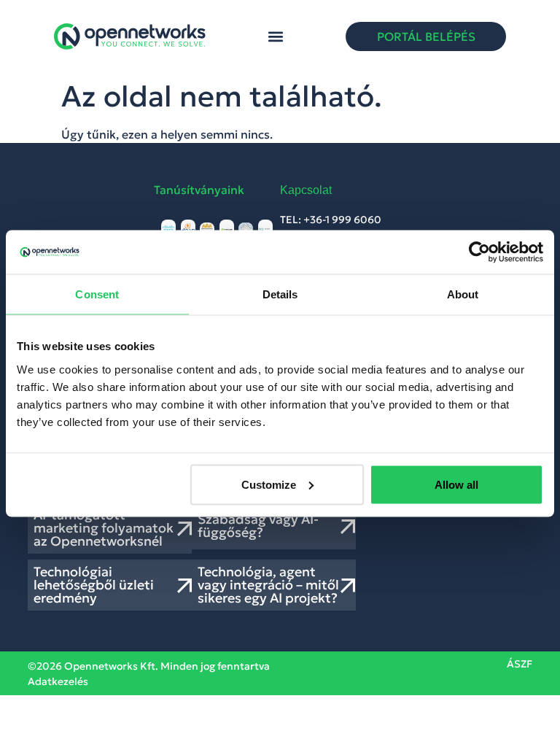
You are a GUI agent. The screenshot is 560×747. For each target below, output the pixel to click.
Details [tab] (280, 294)
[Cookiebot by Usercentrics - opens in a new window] (479, 252)
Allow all (456, 484)
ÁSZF (519, 663)
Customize (268, 484)
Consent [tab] (97, 294)
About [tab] (463, 294)
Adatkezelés (58, 681)
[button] (276, 37)
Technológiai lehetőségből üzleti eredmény (94, 584)
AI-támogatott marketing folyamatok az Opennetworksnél (104, 527)
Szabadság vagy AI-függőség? (258, 526)
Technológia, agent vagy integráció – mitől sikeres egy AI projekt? (268, 584)
